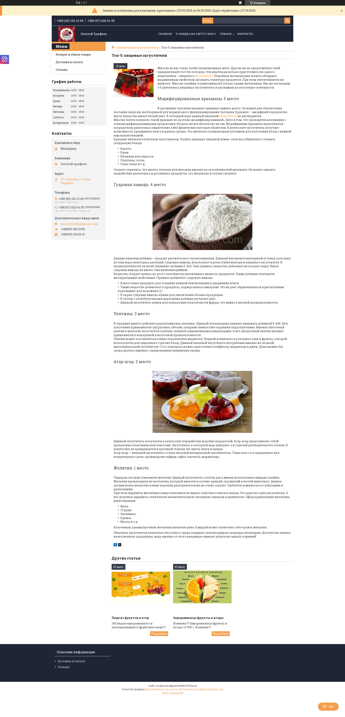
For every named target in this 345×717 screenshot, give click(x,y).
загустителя (203, 76)
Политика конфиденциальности (202, 689)
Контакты (245, 34)
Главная (165, 34)
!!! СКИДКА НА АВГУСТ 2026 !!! (196, 34)
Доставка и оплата (69, 62)
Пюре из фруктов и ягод (130, 618)
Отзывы (62, 70)
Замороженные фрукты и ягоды (198, 618)
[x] (119, 545)
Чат (331, 706)
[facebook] (115, 545)
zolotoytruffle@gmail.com (79, 224)
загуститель (228, 116)
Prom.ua (192, 685)
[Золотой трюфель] (66, 34)
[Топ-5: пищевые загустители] (134, 83)
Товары (225, 34)
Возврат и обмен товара (73, 54)
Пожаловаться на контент (162, 689)
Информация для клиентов (137, 47)
